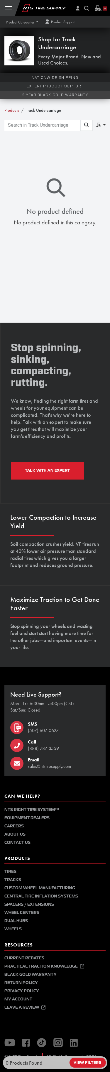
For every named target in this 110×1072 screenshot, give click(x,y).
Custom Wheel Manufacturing (39, 887)
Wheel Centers (21, 912)
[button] (22, 22)
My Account (18, 999)
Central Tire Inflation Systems (41, 896)
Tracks (12, 879)
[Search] (86, 125)
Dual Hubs (16, 920)
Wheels (13, 929)
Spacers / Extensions (29, 904)
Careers (14, 826)
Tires (10, 871)
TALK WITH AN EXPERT (47, 470)
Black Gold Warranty (30, 974)
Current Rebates (24, 958)
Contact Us (17, 842)
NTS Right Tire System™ (31, 809)
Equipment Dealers (27, 817)
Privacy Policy (21, 990)
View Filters (87, 1062)
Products (11, 110)
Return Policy (21, 982)
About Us (15, 834)
